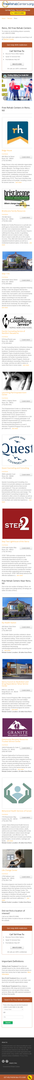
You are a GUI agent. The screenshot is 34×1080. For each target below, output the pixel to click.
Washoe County (8, 39)
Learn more (26, 157)
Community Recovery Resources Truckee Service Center (15, 740)
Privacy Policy (24, 1055)
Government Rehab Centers (11, 1066)
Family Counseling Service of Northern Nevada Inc (13, 332)
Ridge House (7, 150)
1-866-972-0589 (9, 33)
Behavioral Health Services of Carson (17, 811)
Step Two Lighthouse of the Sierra (15, 541)
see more (19, 182)
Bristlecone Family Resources (13, 211)
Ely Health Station (9, 623)
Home (3, 18)
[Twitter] (3, 1061)
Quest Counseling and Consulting (15, 468)
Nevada (9, 18)
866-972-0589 (17, 64)
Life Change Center (9, 870)
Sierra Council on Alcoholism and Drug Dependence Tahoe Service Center (15, 684)
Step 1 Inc (6, 274)
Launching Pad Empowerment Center (14, 394)
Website (6, 154)
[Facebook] (7, 1061)
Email (3, 154)
